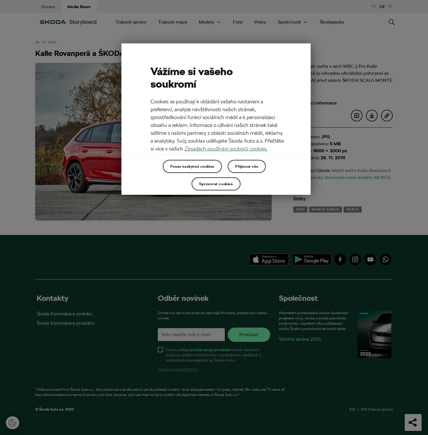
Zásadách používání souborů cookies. (226, 149)
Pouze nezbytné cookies (192, 166)
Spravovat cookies (216, 183)
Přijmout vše (246, 166)
